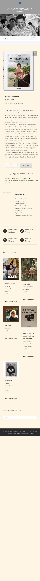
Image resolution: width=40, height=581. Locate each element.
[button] (35, 53)
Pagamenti (29, 8)
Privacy (19, 433)
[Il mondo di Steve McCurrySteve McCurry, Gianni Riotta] (11, 269)
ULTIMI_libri (26, 178)
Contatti (16, 8)
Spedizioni (22, 8)
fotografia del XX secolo (26, 181)
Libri (20, 178)
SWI (15, 433)
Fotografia (15, 178)
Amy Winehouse (13, 181)
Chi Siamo (10, 8)
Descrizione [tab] (7, 193)
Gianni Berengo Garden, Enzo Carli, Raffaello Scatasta (28, 338)
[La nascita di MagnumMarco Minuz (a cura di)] (11, 369)
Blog (8, 10)
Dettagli (15, 301)
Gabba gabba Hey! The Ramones (28, 286)
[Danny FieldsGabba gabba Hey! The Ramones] (29, 269)
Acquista (26, 165)
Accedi (12, 10)
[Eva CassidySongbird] (11, 314)
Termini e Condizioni (27, 433)
